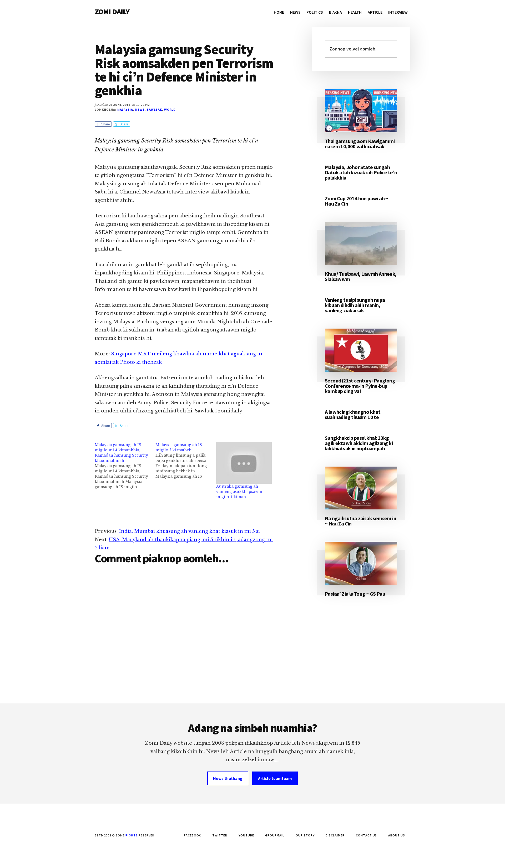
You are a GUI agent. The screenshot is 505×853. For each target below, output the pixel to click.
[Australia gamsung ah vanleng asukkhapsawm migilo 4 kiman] (244, 463)
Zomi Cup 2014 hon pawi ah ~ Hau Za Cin (356, 201)
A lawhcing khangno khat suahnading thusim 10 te (352, 414)
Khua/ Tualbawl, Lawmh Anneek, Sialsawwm (361, 276)
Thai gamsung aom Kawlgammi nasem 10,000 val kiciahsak (360, 144)
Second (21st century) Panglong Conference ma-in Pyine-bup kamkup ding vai (360, 385)
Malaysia (125, 109)
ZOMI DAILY (112, 11)
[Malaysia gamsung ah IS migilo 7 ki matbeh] (185, 460)
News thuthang (228, 778)
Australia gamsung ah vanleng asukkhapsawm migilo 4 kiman (239, 491)
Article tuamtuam (275, 778)
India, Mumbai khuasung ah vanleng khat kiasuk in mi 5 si (189, 531)
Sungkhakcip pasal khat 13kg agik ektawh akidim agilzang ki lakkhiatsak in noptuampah (359, 443)
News (140, 109)
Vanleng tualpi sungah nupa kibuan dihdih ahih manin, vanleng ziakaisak (355, 305)
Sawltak (154, 109)
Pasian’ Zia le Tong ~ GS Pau (355, 593)
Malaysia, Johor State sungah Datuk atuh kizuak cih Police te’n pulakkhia (361, 172)
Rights (131, 835)
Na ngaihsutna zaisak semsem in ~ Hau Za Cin (360, 521)
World (170, 109)
